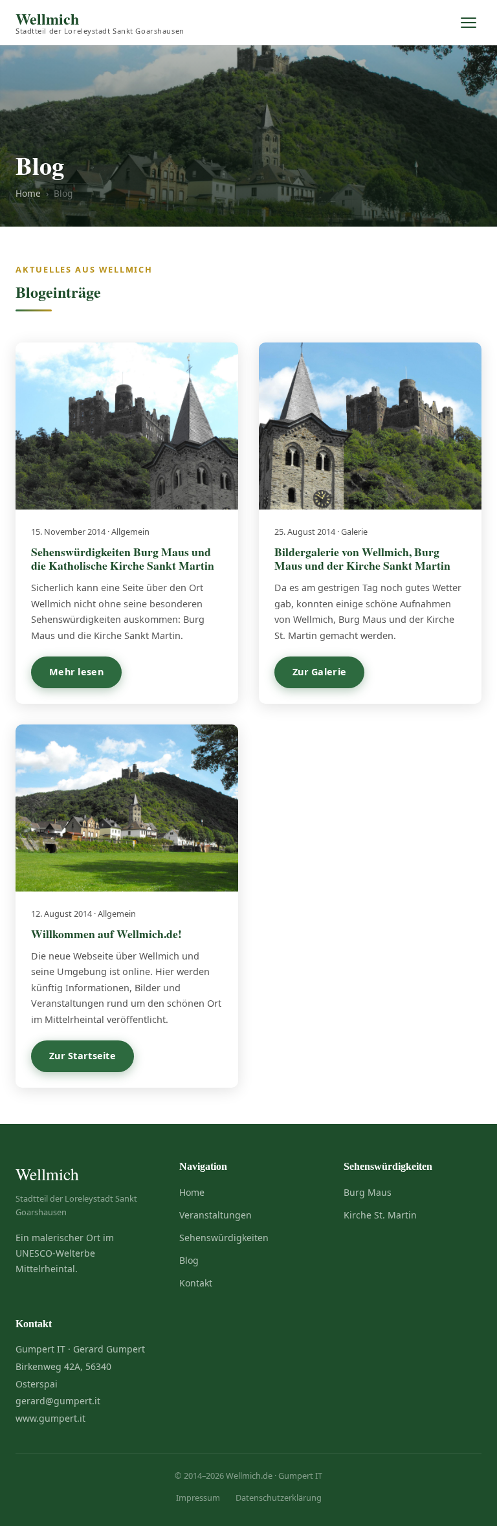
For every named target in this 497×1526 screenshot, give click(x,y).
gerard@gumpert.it (58, 1401)
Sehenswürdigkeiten (224, 1237)
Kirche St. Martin (380, 1215)
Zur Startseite (82, 1055)
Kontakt (195, 1283)
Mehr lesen (76, 672)
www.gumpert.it (50, 1418)
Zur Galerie (319, 672)
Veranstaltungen (215, 1215)
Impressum (198, 1497)
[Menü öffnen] (468, 22)
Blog (189, 1260)
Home (28, 193)
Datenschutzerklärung (279, 1497)
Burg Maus (368, 1192)
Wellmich (100, 23)
